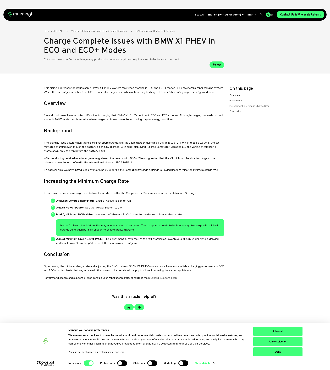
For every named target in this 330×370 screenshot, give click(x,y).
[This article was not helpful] (139, 307)
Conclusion (235, 111)
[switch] (122, 363)
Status (199, 15)
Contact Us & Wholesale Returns (300, 15)
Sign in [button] (251, 15)
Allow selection (278, 341)
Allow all (278, 331)
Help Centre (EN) (53, 31)
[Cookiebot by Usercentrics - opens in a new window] (46, 363)
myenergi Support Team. (163, 278)
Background (236, 100)
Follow (217, 65)
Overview (234, 95)
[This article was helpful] (129, 307)
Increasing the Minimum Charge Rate (249, 106)
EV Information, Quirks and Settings (155, 31)
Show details (202, 363)
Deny (278, 351)
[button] (226, 15)
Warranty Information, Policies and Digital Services (99, 31)
